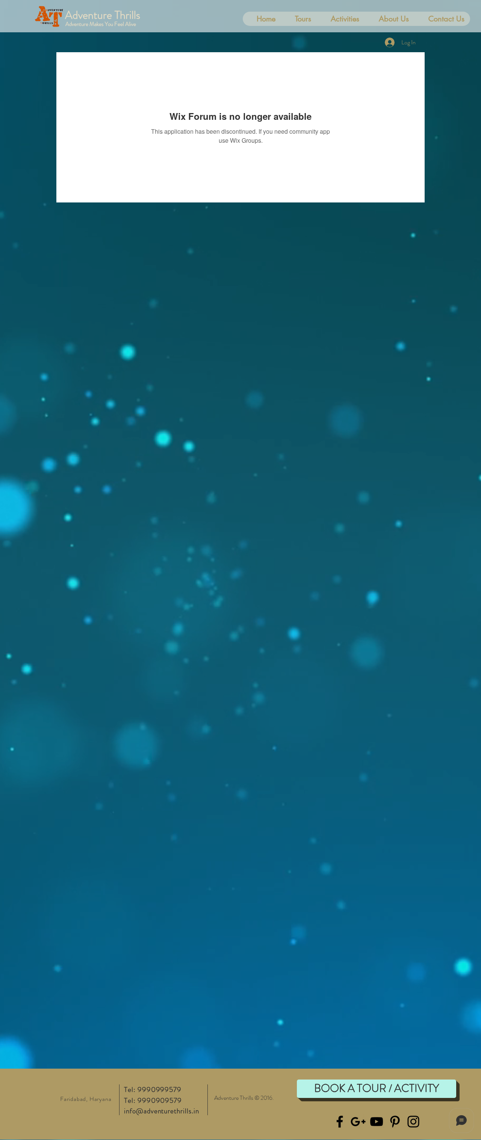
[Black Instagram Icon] (413, 1121)
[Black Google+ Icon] (358, 1121)
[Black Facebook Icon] (340, 1121)
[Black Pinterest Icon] (395, 1121)
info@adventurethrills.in (161, 1111)
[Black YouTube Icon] (376, 1121)
